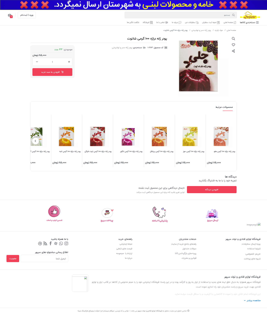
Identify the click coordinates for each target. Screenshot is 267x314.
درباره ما (128, 258)
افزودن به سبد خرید (51, 72)
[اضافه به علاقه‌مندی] (233, 45)
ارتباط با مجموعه (124, 253)
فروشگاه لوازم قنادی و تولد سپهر (150, 310)
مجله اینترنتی (126, 244)
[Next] (35, 141)
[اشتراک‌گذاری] (233, 51)
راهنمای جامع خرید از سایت (183, 244)
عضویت (13, 258)
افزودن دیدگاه (211, 189)
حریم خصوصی (253, 254)
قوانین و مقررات (189, 258)
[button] (249, 22)
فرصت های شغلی (124, 248)
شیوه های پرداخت (252, 259)
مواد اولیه (219, 30)
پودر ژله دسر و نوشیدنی (201, 30)
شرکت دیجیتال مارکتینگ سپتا (89, 310)
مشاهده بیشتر (254, 300)
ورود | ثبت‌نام (26, 15)
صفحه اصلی (231, 30)
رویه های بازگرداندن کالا (185, 253)
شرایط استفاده (254, 248)
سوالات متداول (189, 248)
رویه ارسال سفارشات (251, 244)
